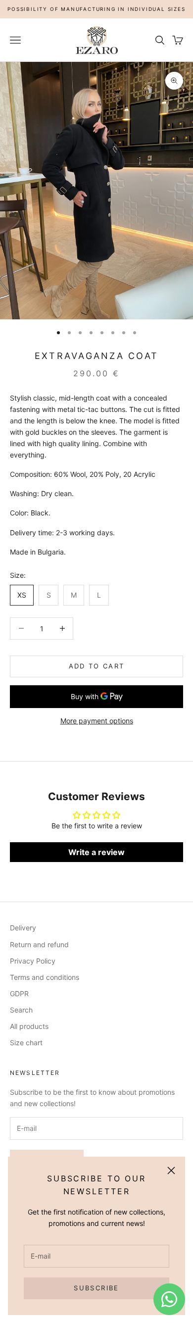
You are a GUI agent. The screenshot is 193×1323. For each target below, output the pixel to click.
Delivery (23, 927)
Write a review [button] (96, 852)
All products (29, 1026)
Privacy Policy (32, 961)
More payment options (96, 720)
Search (21, 1010)
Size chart (26, 1042)
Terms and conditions (44, 977)
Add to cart (97, 666)
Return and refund (39, 944)
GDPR (19, 993)
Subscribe (96, 1288)
